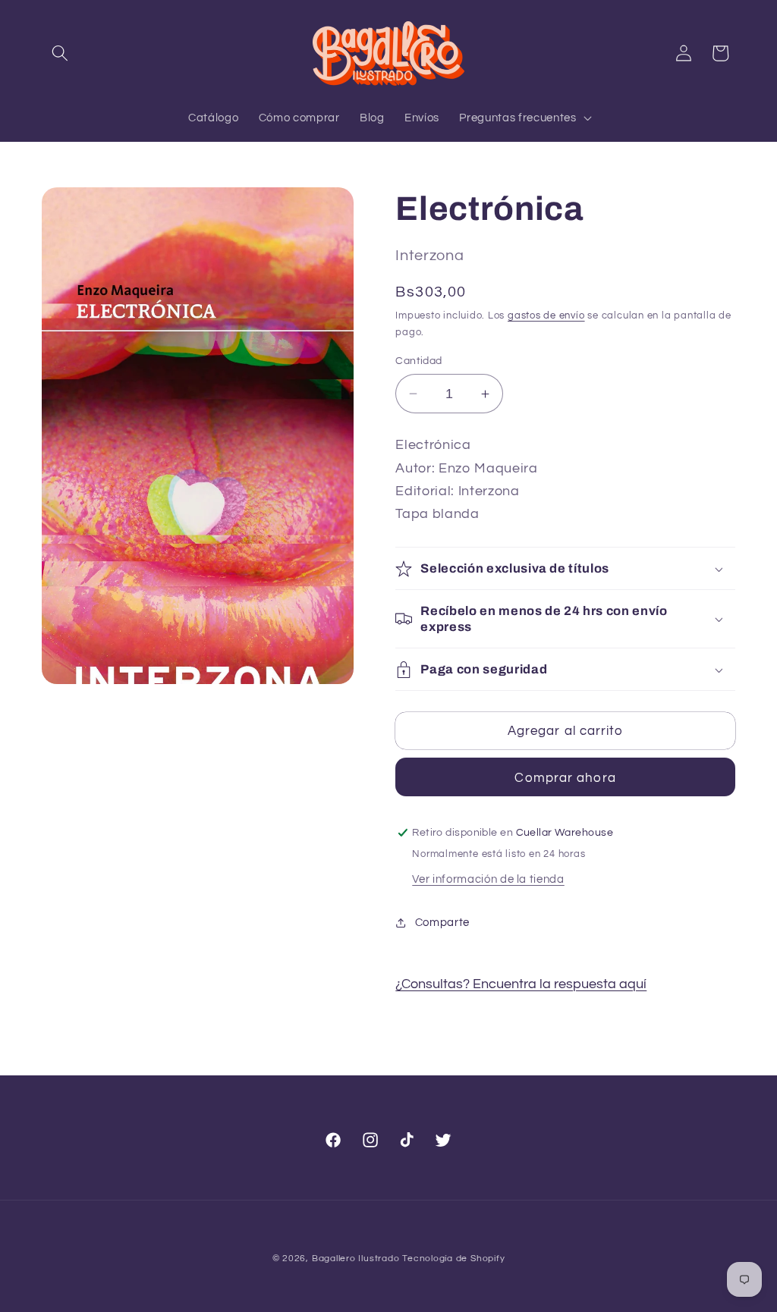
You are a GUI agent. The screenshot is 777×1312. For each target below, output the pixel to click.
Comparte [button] (442, 922)
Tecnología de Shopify (453, 1258)
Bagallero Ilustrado (356, 1258)
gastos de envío (546, 315)
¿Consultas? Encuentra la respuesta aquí (520, 984)
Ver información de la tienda (488, 879)
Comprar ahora (564, 777)
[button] (60, 53)
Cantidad (418, 360)
